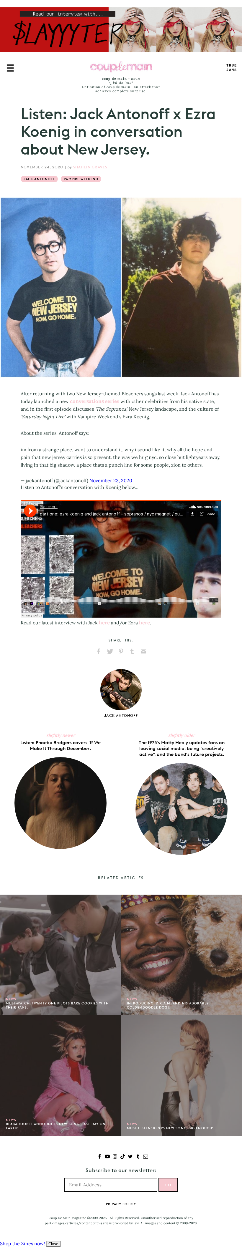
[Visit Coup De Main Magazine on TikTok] (122, 1157)
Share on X (110, 651)
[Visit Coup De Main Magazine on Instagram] (115, 1157)
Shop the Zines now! (22, 1243)
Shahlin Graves (90, 167)
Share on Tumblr (132, 651)
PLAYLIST (231, 68)
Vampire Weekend (81, 179)
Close (53, 1244)
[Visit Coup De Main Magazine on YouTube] (107, 1157)
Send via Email (143, 651)
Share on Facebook (98, 651)
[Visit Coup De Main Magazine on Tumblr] (138, 1157)
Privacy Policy (121, 1204)
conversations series (94, 401)
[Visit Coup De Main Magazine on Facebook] (99, 1157)
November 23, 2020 (110, 480)
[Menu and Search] (10, 68)
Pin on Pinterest (121, 651)
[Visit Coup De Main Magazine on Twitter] (130, 1157)
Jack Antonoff (39, 179)
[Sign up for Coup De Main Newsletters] (145, 1157)
